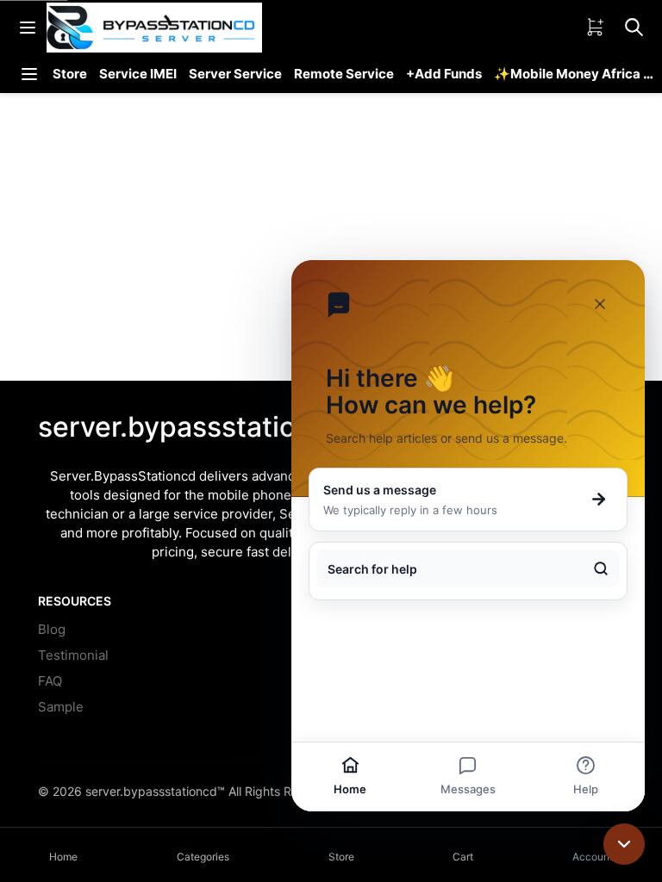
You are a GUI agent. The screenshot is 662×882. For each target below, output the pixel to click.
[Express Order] (595, 27)
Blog (52, 629)
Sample (61, 707)
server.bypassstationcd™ (155, 791)
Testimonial (73, 655)
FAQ (50, 681)
